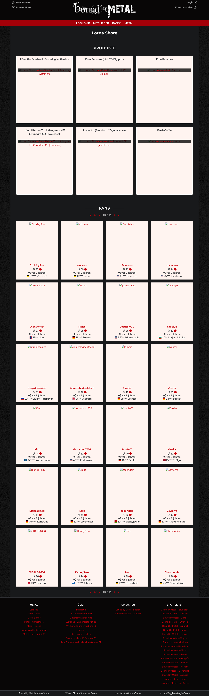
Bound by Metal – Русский (175, 666)
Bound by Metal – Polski (175, 654)
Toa (127, 572)
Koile (82, 510)
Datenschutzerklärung (81, 617)
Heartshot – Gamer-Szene (128, 693)
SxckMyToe (37, 265)
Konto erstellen (184, 7)
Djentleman (37, 326)
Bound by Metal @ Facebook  (81, 638)
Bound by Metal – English (128, 609)
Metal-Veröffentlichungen (34, 630)
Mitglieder (101, 23)
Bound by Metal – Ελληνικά (175, 621)
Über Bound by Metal (81, 634)
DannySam (82, 572)
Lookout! (83, 23)
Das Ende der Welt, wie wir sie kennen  (81, 642)
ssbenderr (127, 510)
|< (90, 215)
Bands (116, 23)
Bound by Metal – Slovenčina (175, 670)
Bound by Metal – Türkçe (175, 679)
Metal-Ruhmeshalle (34, 621)
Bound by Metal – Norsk (175, 650)
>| (119, 215)
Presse (81, 630)
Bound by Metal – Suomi (175, 630)
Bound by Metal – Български (175, 609)
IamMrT (127, 449)
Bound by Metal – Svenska (175, 675)
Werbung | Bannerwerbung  (81, 626)
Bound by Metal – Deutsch (128, 613)
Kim (37, 449)
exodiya (172, 326)
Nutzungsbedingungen (81, 613)
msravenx (172, 265)
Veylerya (172, 510)
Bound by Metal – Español (175, 626)
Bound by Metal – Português (175, 658)
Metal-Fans (34, 613)
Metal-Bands (34, 617)
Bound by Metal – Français (175, 634)
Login (190, 2)
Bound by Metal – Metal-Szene (34, 693)
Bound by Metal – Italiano (175, 642)
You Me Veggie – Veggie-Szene (175, 693)
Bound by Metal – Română (175, 662)
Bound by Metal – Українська (175, 683)
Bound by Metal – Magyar (175, 638)
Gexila (172, 449)
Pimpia (127, 388)
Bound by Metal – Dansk (175, 617)
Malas (82, 326)
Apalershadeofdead (82, 388)
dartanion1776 (82, 449)
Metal (129, 23)
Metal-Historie (34, 626)
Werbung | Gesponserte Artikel (81, 621)
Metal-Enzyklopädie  (34, 634)
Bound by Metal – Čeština (175, 613)
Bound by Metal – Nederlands (175, 646)
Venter (172, 388)
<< (95, 215)
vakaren (82, 265)
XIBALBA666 (37, 572)
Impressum (81, 609)
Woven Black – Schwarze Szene (81, 693)
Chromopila (172, 572)
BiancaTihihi (37, 510)
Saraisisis (127, 265)
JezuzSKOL (127, 326)
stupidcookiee (37, 388)
